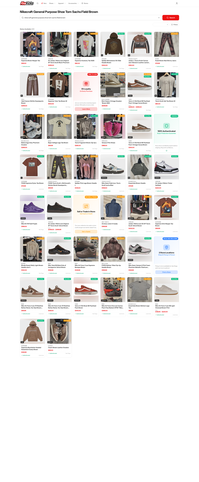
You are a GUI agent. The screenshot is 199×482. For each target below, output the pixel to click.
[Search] (37, 3)
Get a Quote (86, 232)
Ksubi (157, 59)
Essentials (132, 181)
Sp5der (104, 59)
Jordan (50, 59)
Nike (22, 222)
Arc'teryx (105, 222)
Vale (22, 99)
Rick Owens (106, 99)
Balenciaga (25, 141)
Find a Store (166, 272)
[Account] (177, 3)
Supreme (24, 59)
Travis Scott (133, 59)
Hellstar (105, 263)
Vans (130, 99)
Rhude (23, 263)
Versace (104, 141)
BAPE (49, 141)
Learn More (86, 109)
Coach (50, 345)
